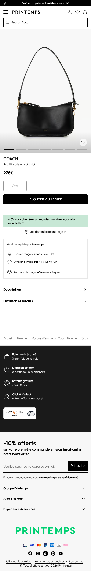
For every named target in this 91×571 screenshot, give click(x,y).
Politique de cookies (18, 561)
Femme (22, 338)
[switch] (31, 413)
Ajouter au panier (45, 199)
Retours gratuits (22, 381)
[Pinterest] (53, 553)
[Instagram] (37, 553)
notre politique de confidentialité (59, 477)
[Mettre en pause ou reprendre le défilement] (4, 3)
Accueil (8, 338)
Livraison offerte (23, 367)
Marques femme (43, 338)
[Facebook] (30, 553)
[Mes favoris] (77, 12)
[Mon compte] (69, 12)
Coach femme (67, 338)
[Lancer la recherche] (7, 22)
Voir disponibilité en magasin (48, 232)
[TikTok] (45, 553)
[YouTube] (60, 553)
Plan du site (76, 561)
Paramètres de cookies (50, 561)
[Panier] (85, 12)
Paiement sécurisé (24, 354)
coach (10, 158)
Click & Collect (21, 394)
